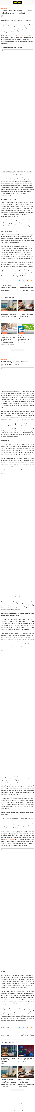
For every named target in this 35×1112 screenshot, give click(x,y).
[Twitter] (23, 280)
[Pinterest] (27, 280)
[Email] (31, 280)
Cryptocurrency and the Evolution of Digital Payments (8, 1059)
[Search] (33, 2)
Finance (4, 8)
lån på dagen (10, 839)
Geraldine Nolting (8, 364)
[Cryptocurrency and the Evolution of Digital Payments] (9, 1051)
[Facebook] (19, 280)
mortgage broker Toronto (21, 36)
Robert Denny (7, 16)
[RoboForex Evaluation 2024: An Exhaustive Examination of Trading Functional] (26, 328)
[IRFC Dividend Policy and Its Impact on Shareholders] (26, 1051)
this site (10, 470)
